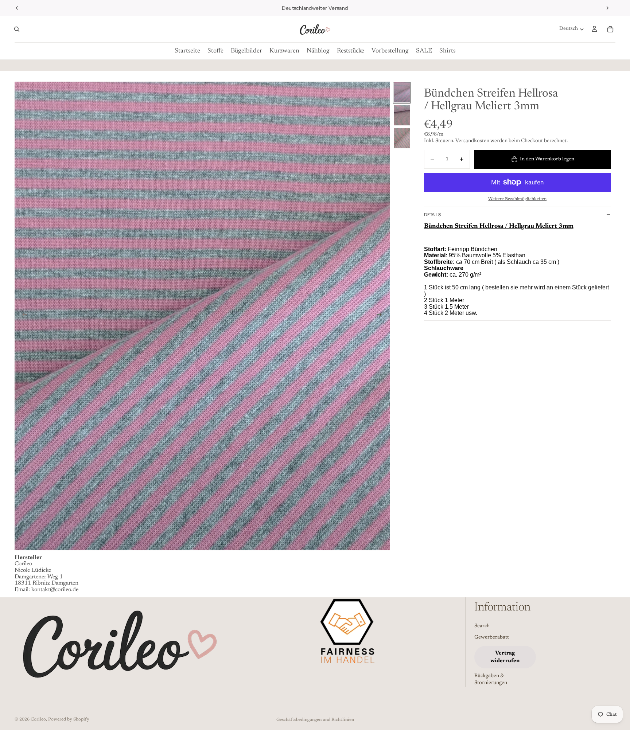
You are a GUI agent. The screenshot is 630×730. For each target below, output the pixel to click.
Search (482, 626)
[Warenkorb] (610, 29)
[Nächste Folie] (607, 8)
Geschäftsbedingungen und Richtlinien (315, 720)
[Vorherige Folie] (17, 8)
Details (432, 215)
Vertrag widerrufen (505, 657)
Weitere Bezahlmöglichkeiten (517, 199)
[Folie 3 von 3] (402, 138)
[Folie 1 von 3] (402, 92)
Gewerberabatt (491, 637)
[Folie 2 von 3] (402, 115)
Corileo (38, 719)
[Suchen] (17, 29)
